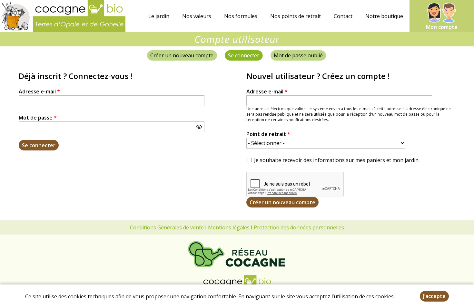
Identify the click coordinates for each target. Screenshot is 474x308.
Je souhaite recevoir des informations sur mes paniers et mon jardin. (337, 160)
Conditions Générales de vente (167, 227)
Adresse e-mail (39, 91)
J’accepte (434, 296)
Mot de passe (38, 117)
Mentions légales (229, 227)
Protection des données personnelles (299, 227)
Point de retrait (268, 134)
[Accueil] (62, 16)
